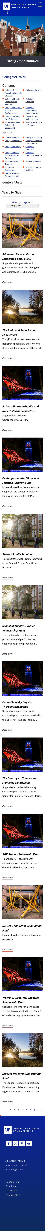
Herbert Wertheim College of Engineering (12, 125)
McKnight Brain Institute (11, 162)
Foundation (11, 1186)
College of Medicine (13, 141)
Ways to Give (11, 192)
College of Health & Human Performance (13, 110)
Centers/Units (12, 182)
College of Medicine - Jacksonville (34, 142)
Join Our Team (12, 1181)
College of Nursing (13, 147)
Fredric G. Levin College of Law (32, 117)
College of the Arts (33, 90)
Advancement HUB (15, 1160)
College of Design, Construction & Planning (12, 102)
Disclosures (11, 1190)
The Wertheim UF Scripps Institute (12, 174)
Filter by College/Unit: (22, 202)
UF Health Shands (33, 161)
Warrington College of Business (34, 123)
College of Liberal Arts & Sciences (12, 117)
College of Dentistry (34, 137)
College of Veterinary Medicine (34, 153)
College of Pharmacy (30, 148)
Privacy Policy (12, 1194)
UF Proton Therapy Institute (34, 168)
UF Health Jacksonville (10, 168)
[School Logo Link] (14, 6)
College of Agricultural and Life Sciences (13, 93)
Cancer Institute (12, 137)
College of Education (30, 100)
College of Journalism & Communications (32, 110)
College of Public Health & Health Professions (12, 155)
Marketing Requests (15, 1169)
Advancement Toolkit (16, 1165)
